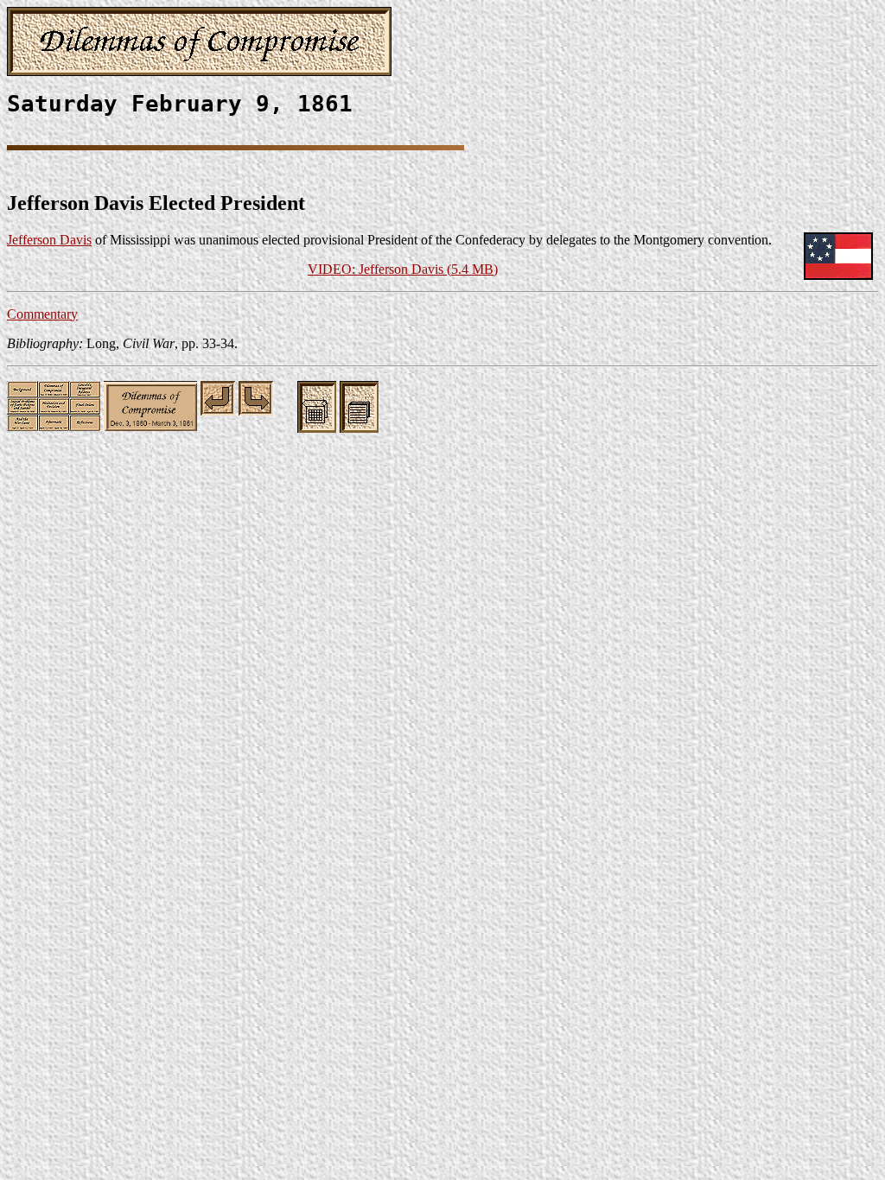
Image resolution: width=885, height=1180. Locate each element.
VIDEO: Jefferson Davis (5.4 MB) (403, 269)
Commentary (42, 314)
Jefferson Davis (49, 239)
